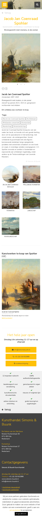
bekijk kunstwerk (7, 318)
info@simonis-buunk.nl (10, 481)
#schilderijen (31, 119)
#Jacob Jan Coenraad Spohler (13, 119)
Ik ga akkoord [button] (21, 514)
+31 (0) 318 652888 (21, 357)
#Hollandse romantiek (11, 123)
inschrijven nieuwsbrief (11, 487)
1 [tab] (17, 84)
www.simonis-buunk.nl (10, 479)
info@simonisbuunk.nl (22, 350)
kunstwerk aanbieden (10, 490)
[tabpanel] (21, 58)
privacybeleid (15, 510)
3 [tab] (24, 84)
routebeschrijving (21, 363)
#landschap (7, 126)
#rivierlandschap (20, 126)
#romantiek (25, 123)
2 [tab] (21, 84)
